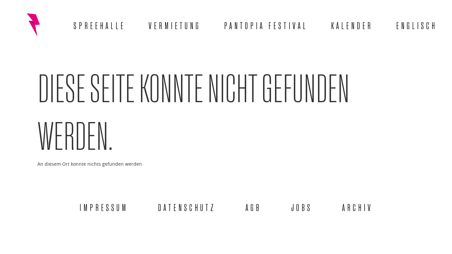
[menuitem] (416, 24)
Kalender (352, 25)
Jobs (301, 206)
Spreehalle (99, 25)
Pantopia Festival (266, 25)
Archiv (357, 206)
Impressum (103, 206)
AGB (253, 206)
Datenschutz (187, 206)
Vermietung (175, 25)
